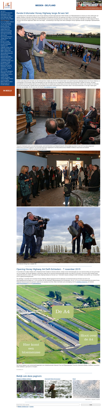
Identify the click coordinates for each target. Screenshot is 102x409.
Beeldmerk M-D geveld (6, 65)
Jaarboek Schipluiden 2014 (7, 60)
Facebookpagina (36, 283)
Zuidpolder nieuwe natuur (7, 47)
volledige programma (81, 282)
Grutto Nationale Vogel (6, 17)
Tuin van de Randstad (6, 23)
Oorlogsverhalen (4, 75)
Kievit (74, 379)
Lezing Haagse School (6, 25)
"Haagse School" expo (6, 38)
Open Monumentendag (6, 33)
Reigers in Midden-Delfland (24, 379)
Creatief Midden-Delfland (6, 74)
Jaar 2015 (3, 11)
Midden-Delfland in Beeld (6, 81)
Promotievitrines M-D (6, 27)
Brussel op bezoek (5, 26)
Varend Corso (4, 35)
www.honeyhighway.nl (22, 149)
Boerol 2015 (3, 39)
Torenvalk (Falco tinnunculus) (52, 379)
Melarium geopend (5, 63)
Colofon (31, 406)
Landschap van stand (6, 59)
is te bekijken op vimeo (50, 87)
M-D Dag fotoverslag (5, 42)
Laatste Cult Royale (5, 77)
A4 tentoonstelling (5, 80)
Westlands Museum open (7, 57)
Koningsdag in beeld (5, 62)
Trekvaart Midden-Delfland (7, 78)
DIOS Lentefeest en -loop (7, 51)
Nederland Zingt (4, 54)
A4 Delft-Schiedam (5, 84)
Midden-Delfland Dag (6, 50)
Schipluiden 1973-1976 (6, 72)
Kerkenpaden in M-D (5, 14)
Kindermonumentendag (6, 30)
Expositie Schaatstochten (6, 13)
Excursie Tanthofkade (6, 44)
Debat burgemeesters (6, 48)
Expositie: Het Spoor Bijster (7, 19)
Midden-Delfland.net (23, 406)
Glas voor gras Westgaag (7, 71)
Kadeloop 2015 (4, 45)
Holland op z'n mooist (6, 68)
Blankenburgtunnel (5, 83)
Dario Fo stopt (4, 69)
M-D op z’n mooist (5, 41)
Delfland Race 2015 (5, 29)
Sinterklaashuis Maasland (7, 16)
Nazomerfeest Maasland (6, 36)
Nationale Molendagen (6, 56)
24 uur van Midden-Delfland (7, 22)
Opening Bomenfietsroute (7, 53)
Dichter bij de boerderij (6, 32)
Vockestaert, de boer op (6, 66)
